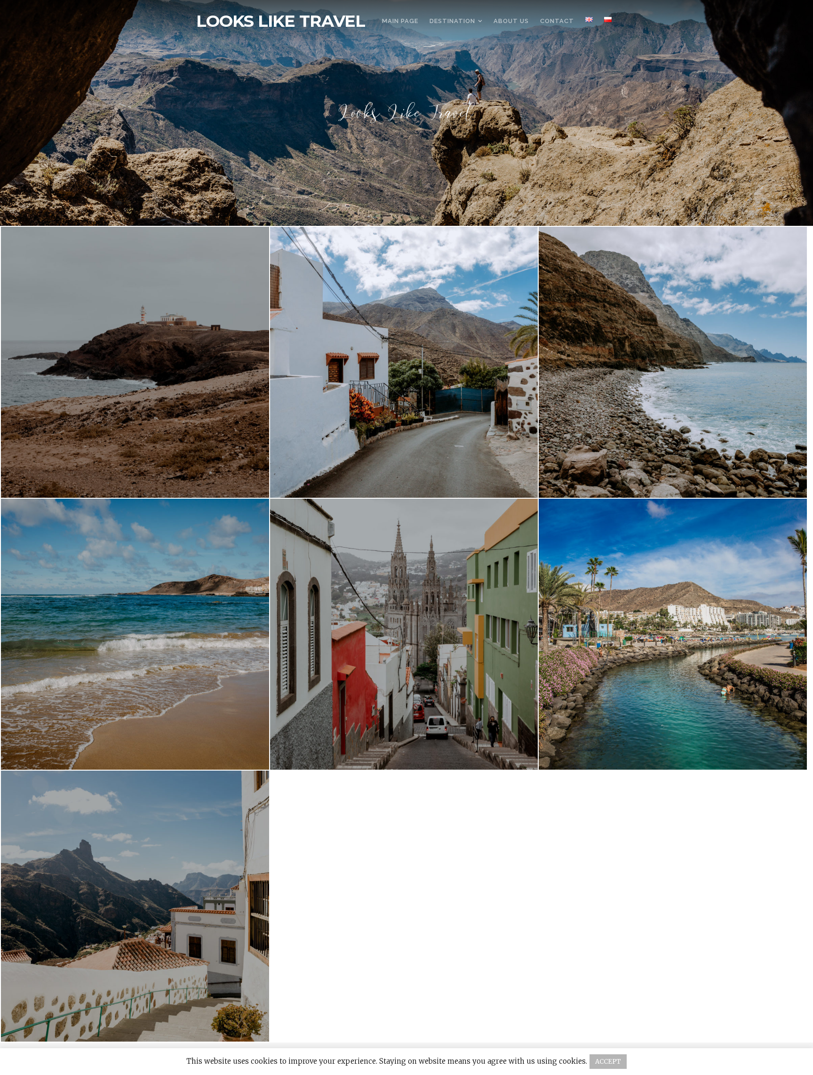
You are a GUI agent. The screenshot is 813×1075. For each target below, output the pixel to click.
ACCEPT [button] (608, 1062)
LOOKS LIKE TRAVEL (280, 21)
